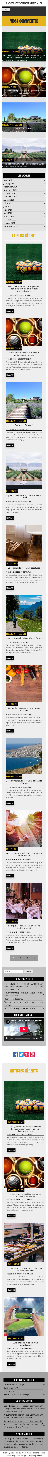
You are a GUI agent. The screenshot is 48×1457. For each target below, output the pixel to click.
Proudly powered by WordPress (17, 1453)
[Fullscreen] (41, 1038)
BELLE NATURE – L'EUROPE (15, 1394)
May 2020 (7, 210)
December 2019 (10, 226)
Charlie (24, 96)
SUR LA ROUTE (12, 563)
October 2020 (9, 193)
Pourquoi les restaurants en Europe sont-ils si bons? (24, 926)
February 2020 (9, 219)
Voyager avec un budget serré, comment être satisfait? (24, 854)
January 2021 (9, 183)
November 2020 (10, 190)
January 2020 (9, 223)
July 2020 (7, 203)
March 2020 (8, 216)
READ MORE (10, 311)
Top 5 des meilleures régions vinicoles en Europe (24, 164)
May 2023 (7, 180)
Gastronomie (8, 160)
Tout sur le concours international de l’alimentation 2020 (25, 1269)
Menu (6, 9)
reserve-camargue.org (24, 2)
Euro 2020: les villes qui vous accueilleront (25, 1343)
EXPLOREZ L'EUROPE (10, 51)
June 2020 (7, 206)
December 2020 (10, 186)
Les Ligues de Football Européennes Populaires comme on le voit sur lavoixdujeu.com (24, 56)
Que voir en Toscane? (24, 128)
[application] (24, 1029)
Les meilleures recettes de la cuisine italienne (24, 709)
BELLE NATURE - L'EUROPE (12, 124)
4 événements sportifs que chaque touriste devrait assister (24, 91)
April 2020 (7, 213)
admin (25, 60)
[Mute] (37, 1038)
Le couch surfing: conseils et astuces (24, 568)
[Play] (7, 1038)
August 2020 (8, 200)
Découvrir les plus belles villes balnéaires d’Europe (24, 781)
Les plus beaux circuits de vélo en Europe (24, 638)
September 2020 (10, 196)
